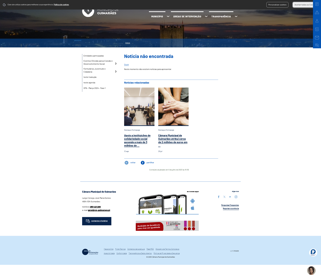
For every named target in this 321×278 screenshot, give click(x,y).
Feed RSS (150, 249)
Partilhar (150, 163)
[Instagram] (236, 197)
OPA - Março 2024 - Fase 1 (95, 88)
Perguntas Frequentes (230, 205)
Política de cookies (61, 5)
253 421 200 (95, 207)
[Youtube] (230, 197)
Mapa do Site (108, 249)
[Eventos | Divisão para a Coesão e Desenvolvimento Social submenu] (115, 63)
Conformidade (121, 253)
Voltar (133, 163)
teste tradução (90, 77)
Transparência (221, 17)
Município (157, 17)
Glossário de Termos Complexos (167, 249)
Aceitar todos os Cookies (305, 5)
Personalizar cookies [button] (277, 5)
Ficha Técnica (120, 249)
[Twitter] (224, 197)
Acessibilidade (109, 253)
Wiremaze (234, 251)
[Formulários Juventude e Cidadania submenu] (115, 71)
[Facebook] (219, 197)
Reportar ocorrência (231, 209)
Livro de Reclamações (90, 252)
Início (127, 43)
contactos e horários (99, 221)
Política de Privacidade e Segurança (167, 253)
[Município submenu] (168, 16)
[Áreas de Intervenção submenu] (206, 16)
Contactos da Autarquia (136, 249)
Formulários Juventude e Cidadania (95, 70)
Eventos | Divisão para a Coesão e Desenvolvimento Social (98, 62)
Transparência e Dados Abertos (140, 253)
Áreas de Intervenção (187, 17)
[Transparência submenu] (236, 16)
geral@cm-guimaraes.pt (99, 210)
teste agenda (89, 83)
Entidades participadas (94, 56)
